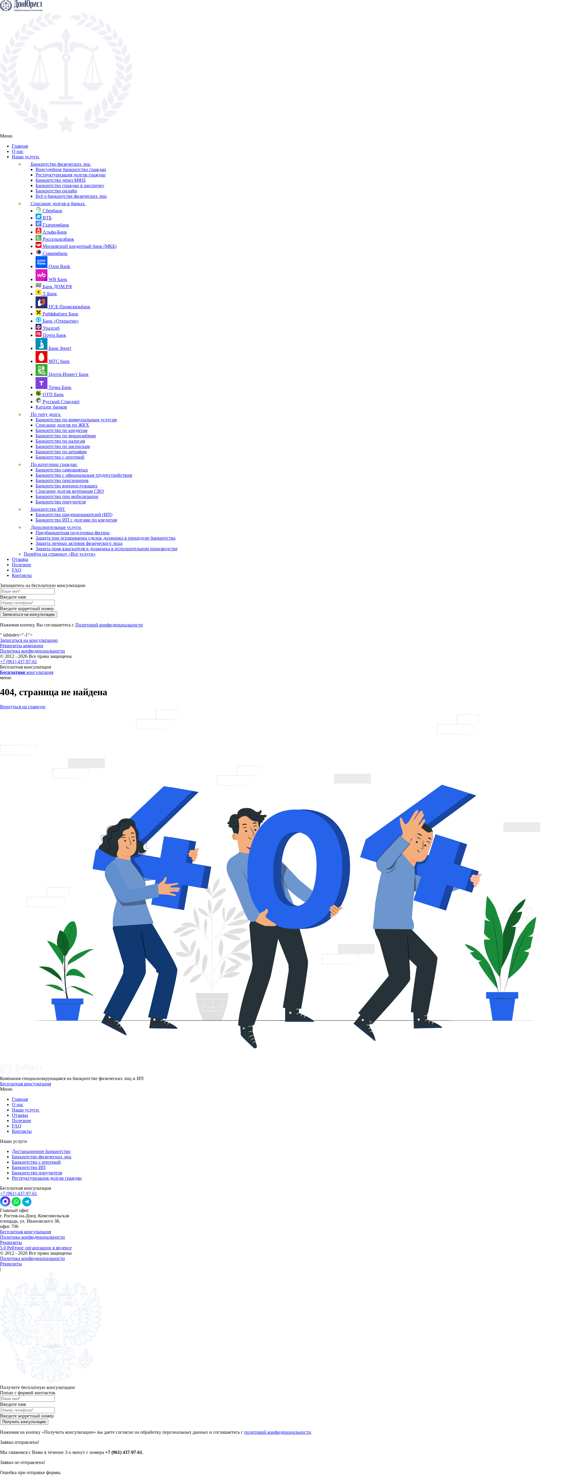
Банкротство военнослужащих (67, 485)
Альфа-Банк (54, 232)
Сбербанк (51, 210)
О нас (17, 151)
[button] (284, 677)
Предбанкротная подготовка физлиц (73, 532)
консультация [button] (26, 672)
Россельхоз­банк (57, 239)
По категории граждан (54, 464)
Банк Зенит (59, 348)
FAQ (16, 569)
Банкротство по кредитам (61, 430)
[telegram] (27, 1205)
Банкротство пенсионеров (62, 480)
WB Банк (57, 279)
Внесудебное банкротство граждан (71, 169)
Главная (20, 146)
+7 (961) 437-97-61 (18, 661)
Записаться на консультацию (29, 640)
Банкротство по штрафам (61, 451)
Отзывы (20, 559)
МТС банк (58, 361)
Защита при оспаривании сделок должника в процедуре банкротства (105, 537)
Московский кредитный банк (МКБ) (78, 246)
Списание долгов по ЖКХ (62, 425)
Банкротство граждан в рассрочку (70, 185)
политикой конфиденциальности (277, 1432)
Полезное (21, 564)
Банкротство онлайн (56, 190)
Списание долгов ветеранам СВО (70, 491)
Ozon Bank (58, 266)
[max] (6, 1205)
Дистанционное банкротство (41, 1151)
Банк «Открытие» (60, 320)
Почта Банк (53, 335)
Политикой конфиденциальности (109, 624)
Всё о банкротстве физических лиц (71, 196)
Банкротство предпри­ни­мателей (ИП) (74, 514)
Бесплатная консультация (25, 1083)
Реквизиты (11, 1242)
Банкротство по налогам (60, 441)
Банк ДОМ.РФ (56, 286)
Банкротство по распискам (63, 446)
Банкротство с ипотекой (60, 457)
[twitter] (36, 1205)
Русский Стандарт (60, 401)
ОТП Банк (52, 394)
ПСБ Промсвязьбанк (68, 306)
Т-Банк (49, 293)
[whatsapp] (16, 1205)
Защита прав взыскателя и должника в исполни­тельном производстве (107, 548)
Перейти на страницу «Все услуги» (60, 553)
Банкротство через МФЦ (61, 180)
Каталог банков (51, 406)
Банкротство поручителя (61, 501)
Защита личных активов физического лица (79, 543)
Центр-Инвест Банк (68, 374)
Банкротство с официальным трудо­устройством (84, 475)
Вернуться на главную (22, 706)
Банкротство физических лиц (61, 164)
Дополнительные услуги (56, 527)
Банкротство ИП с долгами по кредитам (76, 519)
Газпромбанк (55, 224)
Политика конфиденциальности (32, 650)
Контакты (22, 575)
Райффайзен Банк (59, 313)
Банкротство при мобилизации (67, 496)
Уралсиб (50, 328)
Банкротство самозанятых (62, 469)
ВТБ (46, 217)
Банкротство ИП (48, 509)
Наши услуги (26, 156)
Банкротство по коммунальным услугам (76, 419)
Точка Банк (59, 387)
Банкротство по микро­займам (66, 435)
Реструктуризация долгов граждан (71, 174)
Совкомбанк (54, 253)
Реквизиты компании (21, 645)
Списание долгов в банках (58, 203)
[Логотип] (21, 9)
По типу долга (45, 414)
